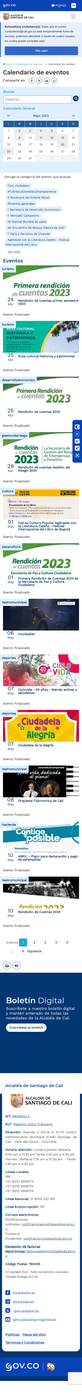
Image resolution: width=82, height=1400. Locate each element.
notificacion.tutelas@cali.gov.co (47, 1238)
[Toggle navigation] (73, 16)
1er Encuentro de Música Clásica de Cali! (36, 227)
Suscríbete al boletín (26, 1027)
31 (30, 158)
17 (30, 144)
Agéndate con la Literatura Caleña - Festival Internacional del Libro (37, 242)
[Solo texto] (77, 434)
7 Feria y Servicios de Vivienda (29, 233)
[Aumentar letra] (77, 448)
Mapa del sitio (34, 1334)
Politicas (12, 1334)
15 (8, 144)
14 (73, 138)
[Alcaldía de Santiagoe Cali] (41, 16)
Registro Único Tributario (33, 1124)
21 (73, 144)
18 (40, 144)
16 (19, 144)
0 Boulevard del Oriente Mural (28, 197)
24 (30, 151)
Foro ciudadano (18, 185)
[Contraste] (77, 426)
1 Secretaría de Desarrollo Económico (34, 209)
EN (73, 5)
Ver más (14, 251)
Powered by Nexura (67, 1379)
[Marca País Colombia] (50, 1366)
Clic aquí (41, 50)
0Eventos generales (21, 203)
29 (9, 158)
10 (30, 138)
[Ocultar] (77, 455)
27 (62, 151)
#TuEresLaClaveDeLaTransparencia (32, 191)
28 (73, 151)
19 (51, 144)
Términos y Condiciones (24, 1342)
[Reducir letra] (77, 441)
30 (19, 158)
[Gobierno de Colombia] (12, 5)
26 (52, 151)
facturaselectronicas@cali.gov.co (40, 1251)
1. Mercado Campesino (23, 215)
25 (41, 151)
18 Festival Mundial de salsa (27, 221)
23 (19, 151)
